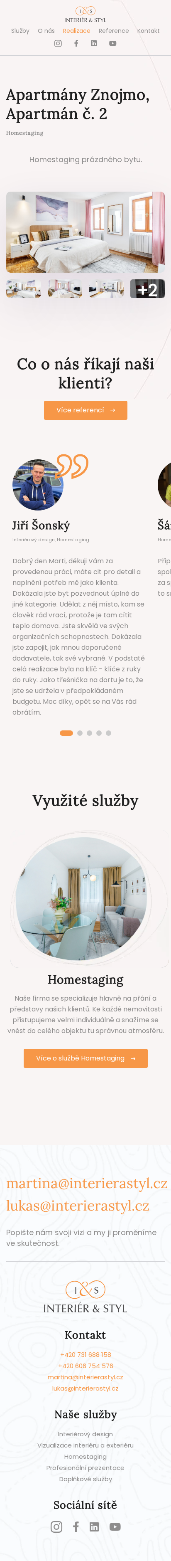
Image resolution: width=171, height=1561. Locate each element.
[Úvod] (85, 15)
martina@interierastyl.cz (87, 1183)
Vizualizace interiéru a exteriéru (85, 1445)
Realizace (76, 31)
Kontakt (148, 31)
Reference (114, 31)
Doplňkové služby (85, 1479)
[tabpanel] (78, 590)
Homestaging (85, 1456)
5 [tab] (108, 733)
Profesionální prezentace (85, 1467)
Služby (20, 31)
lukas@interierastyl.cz (77, 1205)
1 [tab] (66, 733)
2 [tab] (80, 733)
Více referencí (80, 410)
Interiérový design (85, 1434)
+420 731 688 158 (85, 1354)
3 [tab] (89, 733)
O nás (46, 31)
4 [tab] (99, 733)
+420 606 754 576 (85, 1365)
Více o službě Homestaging (80, 1058)
